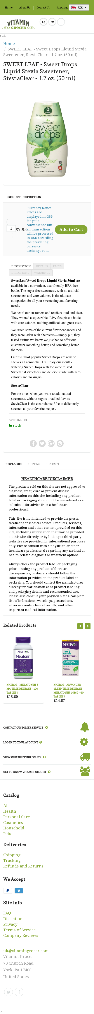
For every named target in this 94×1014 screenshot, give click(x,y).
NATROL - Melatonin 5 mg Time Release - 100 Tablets (22, 688)
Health (9, 811)
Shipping (62, 7)
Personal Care (16, 817)
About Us (24, 7)
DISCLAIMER (14, 464)
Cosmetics (13, 822)
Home (8, 7)
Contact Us (43, 7)
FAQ (7, 913)
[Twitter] (8, 992)
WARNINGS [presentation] (42, 272)
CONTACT (52, 464)
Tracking (12, 860)
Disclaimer (13, 918)
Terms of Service (19, 930)
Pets (7, 833)
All (6, 805)
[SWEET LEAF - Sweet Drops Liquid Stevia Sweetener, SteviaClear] (47, 139)
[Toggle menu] (61, 21)
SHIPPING (34, 464)
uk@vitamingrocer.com (26, 951)
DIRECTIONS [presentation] (20, 272)
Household (13, 828)
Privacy (10, 924)
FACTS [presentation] (57, 266)
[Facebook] (19, 992)
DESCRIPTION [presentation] (21, 266)
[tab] (21, 266)
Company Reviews (20, 935)
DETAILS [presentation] (42, 266)
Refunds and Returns (23, 866)
